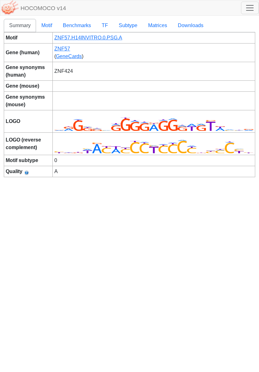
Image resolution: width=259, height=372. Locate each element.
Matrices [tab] (157, 25)
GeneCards (69, 56)
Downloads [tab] (190, 25)
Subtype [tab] (128, 25)
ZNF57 (62, 48)
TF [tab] (105, 25)
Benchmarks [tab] (77, 25)
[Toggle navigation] (250, 8)
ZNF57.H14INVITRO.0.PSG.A (88, 37)
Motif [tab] (46, 25)
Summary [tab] (20, 25)
